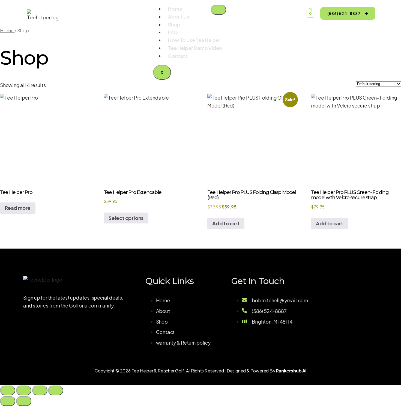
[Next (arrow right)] (23, 401)
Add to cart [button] (226, 223)
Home (175, 8)
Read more (18, 208)
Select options (126, 218)
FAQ (173, 32)
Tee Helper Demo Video (195, 48)
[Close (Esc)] (55, 390)
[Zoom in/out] (7, 390)
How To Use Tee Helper (194, 40)
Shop (174, 24)
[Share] (39, 390)
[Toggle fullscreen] (23, 390)
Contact (178, 56)
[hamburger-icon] (218, 10)
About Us (178, 16)
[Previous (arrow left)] (7, 401)
